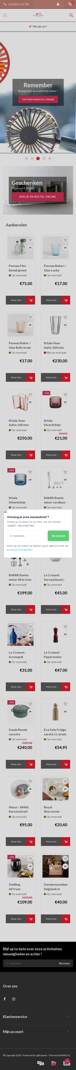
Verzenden (58, 535)
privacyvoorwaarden (19, 549)
